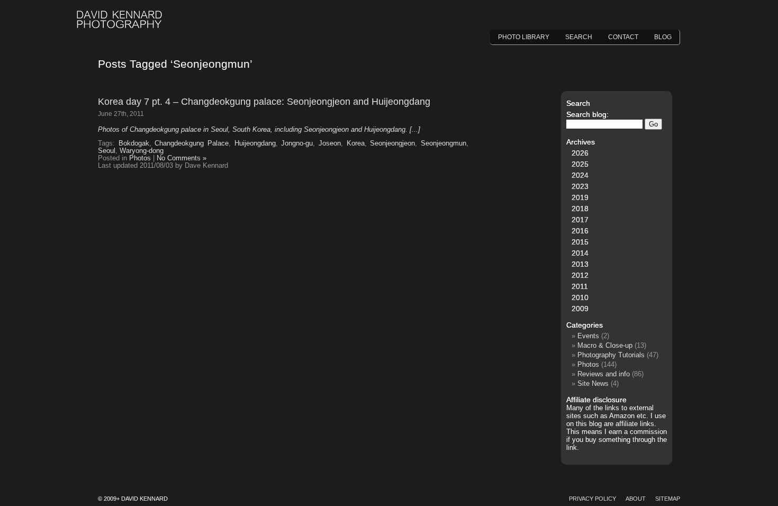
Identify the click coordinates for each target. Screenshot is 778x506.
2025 (580, 164)
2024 (580, 175)
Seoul (106, 151)
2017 (580, 219)
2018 (580, 208)
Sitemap (667, 498)
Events (588, 336)
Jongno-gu (297, 143)
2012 (580, 275)
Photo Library (523, 37)
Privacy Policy (592, 498)
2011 (580, 286)
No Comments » (181, 158)
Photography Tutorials (611, 355)
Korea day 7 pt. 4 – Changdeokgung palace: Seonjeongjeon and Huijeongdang (264, 101)
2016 (580, 231)
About (636, 498)
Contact (623, 37)
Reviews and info (603, 374)
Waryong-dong (142, 151)
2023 (580, 186)
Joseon (330, 143)
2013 (580, 264)
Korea (356, 143)
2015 (580, 242)
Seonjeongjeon (392, 143)
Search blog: (587, 114)
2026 (580, 153)
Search (578, 37)
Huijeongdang (255, 143)
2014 (580, 253)
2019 (580, 197)
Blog (663, 37)
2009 (580, 308)
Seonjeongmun (443, 143)
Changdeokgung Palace (192, 143)
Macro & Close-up (604, 345)
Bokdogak (134, 143)
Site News (593, 383)
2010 (580, 297)
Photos (140, 158)
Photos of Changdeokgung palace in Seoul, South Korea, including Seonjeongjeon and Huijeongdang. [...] (259, 129)
